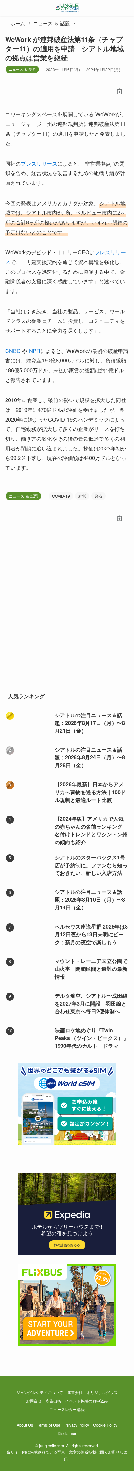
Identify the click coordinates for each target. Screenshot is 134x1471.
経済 (98, 496)
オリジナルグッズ (102, 1392)
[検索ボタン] (126, 8)
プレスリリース (39, 163)
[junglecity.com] (67, 8)
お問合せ (34, 1401)
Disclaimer (67, 1433)
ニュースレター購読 (67, 1409)
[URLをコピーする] (119, 91)
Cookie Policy (105, 1425)
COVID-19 (61, 496)
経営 (82, 496)
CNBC (12, 351)
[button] (14, 91)
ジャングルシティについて (39, 1392)
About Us (25, 1425)
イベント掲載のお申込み (86, 1401)
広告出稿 (53, 1401)
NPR (34, 351)
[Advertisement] (67, 613)
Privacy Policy (76, 1425)
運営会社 (75, 1392)
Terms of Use (48, 1425)
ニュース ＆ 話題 (22, 69)
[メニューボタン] (8, 8)
